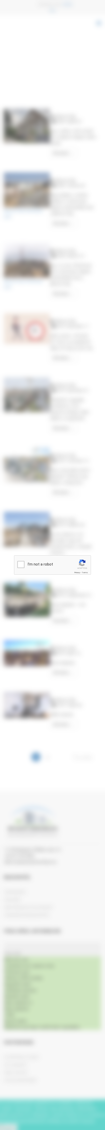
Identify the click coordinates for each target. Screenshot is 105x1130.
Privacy (77, 572)
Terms (85, 572)
